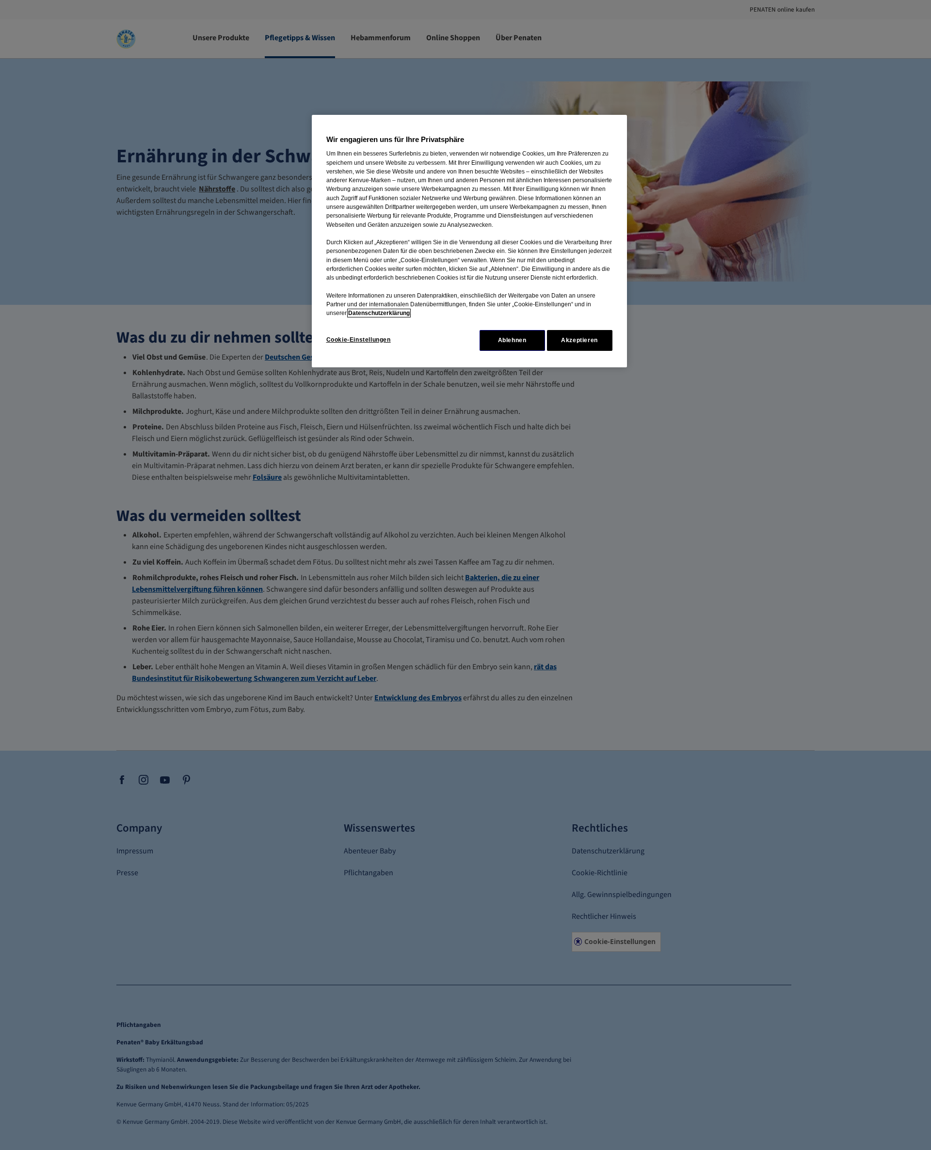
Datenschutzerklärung (379, 313)
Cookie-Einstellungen (358, 339)
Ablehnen (512, 340)
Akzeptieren (579, 340)
